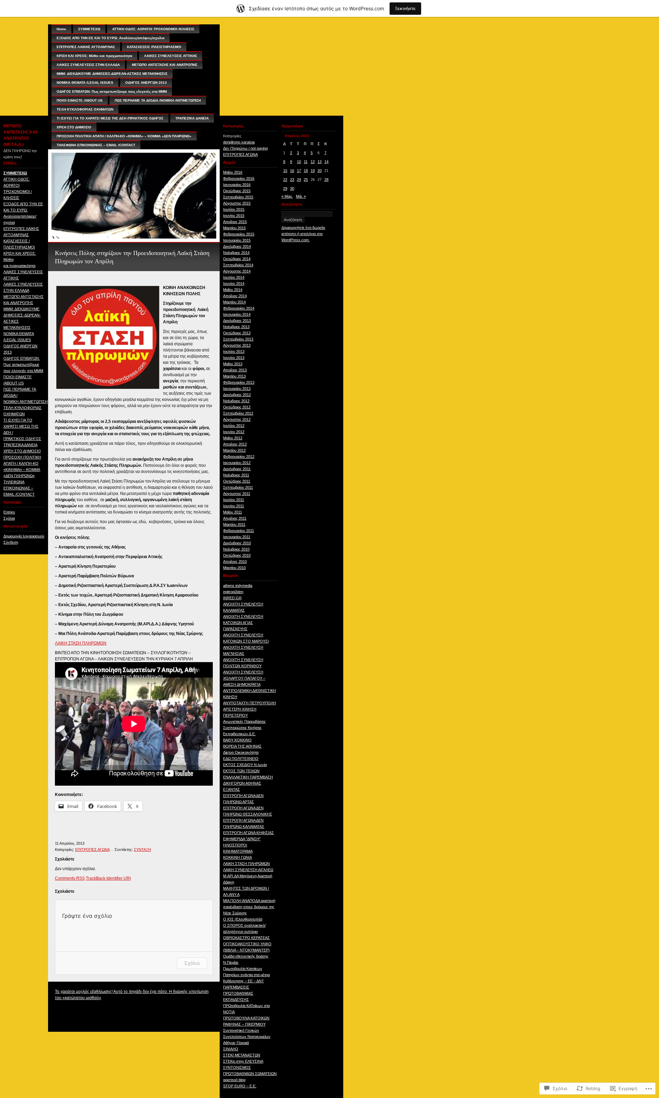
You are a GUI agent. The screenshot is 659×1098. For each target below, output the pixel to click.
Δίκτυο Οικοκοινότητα (240, 752)
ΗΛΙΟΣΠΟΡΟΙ (235, 845)
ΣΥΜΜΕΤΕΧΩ (15, 173)
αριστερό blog (234, 1080)
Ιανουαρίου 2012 (237, 463)
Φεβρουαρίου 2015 (238, 234)
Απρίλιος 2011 (234, 518)
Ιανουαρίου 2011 (236, 537)
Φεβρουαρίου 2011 (238, 531)
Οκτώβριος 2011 (236, 481)
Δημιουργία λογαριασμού (23, 536)
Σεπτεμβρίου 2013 (238, 339)
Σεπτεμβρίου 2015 (238, 197)
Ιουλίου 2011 (233, 500)
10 (299, 162)
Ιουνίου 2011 (233, 506)
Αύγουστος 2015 (237, 203)
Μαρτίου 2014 (234, 302)
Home (61, 29)
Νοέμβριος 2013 (236, 327)
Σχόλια (9, 518)
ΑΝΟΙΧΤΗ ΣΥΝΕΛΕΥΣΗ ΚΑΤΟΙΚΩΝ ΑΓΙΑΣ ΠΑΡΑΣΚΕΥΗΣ (243, 622)
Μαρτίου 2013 (234, 376)
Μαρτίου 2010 (234, 568)
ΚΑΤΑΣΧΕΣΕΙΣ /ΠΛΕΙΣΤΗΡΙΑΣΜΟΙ (154, 47)
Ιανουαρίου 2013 (237, 388)
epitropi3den (233, 592)
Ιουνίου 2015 (233, 215)
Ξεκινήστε (405, 8)
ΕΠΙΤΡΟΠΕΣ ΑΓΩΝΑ (92, 849)
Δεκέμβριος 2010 (237, 543)
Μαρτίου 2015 (234, 228)
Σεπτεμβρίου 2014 (238, 265)
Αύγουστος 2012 (237, 419)
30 (292, 188)
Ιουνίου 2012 (233, 432)
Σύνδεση (10, 542)
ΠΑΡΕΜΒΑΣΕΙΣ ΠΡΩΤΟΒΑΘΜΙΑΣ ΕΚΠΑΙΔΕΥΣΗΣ (238, 993)
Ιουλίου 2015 (233, 209)
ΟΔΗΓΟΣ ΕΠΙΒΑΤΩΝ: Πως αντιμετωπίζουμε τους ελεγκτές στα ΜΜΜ (23, 364)
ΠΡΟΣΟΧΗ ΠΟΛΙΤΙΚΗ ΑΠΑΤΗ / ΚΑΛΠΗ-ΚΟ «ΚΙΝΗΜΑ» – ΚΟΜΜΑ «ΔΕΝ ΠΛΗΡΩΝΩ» (124, 136)
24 (299, 179)
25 (306, 179)
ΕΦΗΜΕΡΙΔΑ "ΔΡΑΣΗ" (242, 839)
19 (313, 171)
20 (319, 171)
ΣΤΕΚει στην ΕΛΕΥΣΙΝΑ (243, 1061)
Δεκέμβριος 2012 (237, 395)
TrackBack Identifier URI (108, 878)
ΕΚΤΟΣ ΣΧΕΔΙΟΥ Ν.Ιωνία (245, 765)
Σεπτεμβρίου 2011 (238, 487)
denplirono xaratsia (239, 142)
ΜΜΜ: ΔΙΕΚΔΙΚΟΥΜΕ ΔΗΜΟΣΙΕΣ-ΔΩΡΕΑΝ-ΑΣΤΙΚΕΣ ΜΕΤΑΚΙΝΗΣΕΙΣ (112, 74)
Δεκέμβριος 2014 (237, 246)
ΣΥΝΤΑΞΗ (142, 849)
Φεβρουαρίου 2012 (238, 456)
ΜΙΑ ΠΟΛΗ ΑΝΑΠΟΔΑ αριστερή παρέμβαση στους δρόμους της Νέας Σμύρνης (249, 907)
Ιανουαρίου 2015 (237, 240)
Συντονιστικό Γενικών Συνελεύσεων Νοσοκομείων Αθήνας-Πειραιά (246, 1036)
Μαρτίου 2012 (234, 450)
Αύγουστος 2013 (237, 345)
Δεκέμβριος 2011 (237, 469)
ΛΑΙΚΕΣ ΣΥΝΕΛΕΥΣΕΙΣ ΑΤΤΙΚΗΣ (170, 56)
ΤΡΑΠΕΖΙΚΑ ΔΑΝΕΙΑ (20, 445)
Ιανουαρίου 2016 (237, 185)
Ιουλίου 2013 (233, 351)
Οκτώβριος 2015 (237, 191)
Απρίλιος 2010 (235, 561)
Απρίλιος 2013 (235, 370)
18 (306, 171)
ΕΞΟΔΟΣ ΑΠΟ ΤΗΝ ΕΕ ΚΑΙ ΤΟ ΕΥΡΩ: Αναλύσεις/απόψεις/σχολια (110, 38)
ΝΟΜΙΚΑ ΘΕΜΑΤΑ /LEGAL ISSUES (85, 82)
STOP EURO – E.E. (239, 1086)
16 (292, 171)
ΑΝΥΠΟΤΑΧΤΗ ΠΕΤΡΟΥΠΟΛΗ (249, 703)
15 (285, 171)
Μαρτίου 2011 (234, 524)
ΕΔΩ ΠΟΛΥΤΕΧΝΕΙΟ (240, 758)
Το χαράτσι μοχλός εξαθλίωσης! (84, 991)
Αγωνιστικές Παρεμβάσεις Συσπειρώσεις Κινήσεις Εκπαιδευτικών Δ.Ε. (244, 727)
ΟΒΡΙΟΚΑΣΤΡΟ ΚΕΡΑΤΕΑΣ (246, 938)
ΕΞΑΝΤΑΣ (231, 789)
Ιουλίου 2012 (233, 426)
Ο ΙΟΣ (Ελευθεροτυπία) (243, 919)
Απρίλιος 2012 (235, 444)
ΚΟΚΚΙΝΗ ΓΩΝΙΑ (237, 857)
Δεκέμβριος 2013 (237, 321)
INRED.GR (232, 598)
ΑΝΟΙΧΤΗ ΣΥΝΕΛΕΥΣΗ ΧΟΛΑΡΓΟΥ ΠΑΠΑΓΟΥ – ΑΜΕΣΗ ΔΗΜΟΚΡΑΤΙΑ (244, 678)
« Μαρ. (287, 196)
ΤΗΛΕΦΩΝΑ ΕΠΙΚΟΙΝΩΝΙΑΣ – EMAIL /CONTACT (19, 488)
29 (285, 188)
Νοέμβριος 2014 (236, 253)
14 (326, 162)
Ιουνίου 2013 (233, 358)
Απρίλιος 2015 (235, 222)
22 (285, 179)
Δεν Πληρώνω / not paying (245, 148)
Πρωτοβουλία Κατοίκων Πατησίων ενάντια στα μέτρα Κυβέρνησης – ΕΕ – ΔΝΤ (246, 975)
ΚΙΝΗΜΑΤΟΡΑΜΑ (238, 851)
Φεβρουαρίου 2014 (238, 308)
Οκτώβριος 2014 (237, 259)
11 (306, 162)
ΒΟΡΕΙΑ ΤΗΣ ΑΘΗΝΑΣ (242, 746)
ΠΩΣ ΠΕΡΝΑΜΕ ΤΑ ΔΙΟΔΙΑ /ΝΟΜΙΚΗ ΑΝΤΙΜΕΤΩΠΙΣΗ (158, 100)
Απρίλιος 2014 (235, 296)
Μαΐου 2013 (232, 364)
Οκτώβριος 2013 (237, 333)
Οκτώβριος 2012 (237, 407)
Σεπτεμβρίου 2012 (238, 413)
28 (326, 179)
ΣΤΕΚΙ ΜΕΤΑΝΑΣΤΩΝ (241, 1055)
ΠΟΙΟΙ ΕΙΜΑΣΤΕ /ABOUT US (80, 100)
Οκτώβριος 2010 (237, 555)
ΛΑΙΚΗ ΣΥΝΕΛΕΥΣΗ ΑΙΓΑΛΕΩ (248, 870)
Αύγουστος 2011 (236, 494)
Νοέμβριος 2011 (236, 475)
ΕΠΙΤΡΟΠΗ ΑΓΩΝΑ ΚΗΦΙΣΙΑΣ (248, 833)
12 (313, 162)
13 (319, 162)
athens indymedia (237, 585)
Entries (9, 512)
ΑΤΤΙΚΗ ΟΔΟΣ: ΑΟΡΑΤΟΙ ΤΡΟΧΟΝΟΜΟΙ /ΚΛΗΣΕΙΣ (153, 29)
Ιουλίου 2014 (233, 277)
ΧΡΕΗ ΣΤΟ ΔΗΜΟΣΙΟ (22, 451)
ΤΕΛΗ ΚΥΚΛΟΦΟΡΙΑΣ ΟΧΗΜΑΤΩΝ (85, 109)
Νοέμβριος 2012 (236, 401)
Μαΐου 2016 (232, 172)
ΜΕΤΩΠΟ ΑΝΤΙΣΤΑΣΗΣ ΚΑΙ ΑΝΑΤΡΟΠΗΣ (164, 65)
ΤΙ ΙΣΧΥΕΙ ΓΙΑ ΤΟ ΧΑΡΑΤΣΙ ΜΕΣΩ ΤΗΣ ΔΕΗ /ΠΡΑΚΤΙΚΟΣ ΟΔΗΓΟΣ (110, 118)
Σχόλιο (192, 963)
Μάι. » (301, 196)
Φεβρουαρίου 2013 (238, 382)
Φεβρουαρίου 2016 (238, 178)
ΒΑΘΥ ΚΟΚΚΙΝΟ (237, 740)
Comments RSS (70, 878)
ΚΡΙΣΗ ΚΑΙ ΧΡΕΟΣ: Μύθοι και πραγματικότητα (94, 56)
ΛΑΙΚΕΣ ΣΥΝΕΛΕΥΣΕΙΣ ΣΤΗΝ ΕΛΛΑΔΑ (88, 65)
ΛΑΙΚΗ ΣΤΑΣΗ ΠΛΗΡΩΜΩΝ (80, 643)
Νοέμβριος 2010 (236, 549)
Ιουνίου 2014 (233, 283)
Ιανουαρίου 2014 (237, 314)
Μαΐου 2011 (232, 512)
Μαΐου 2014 (232, 290)
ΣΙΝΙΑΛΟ (230, 1049)
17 (299, 171)
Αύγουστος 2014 (237, 271)
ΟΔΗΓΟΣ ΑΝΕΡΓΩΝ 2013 (146, 82)
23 (292, 179)
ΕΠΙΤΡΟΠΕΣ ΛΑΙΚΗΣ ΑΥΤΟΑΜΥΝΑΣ (86, 47)
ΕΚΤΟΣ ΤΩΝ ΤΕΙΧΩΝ (241, 771)
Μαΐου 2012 (232, 438)
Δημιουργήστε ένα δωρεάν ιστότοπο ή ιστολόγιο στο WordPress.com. (303, 234)
